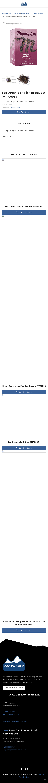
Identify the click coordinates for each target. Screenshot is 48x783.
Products (5, 13)
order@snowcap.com (11, 714)
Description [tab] (24, 123)
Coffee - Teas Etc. (37, 13)
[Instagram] (26, 768)
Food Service (15, 13)
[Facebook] (21, 768)
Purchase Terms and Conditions (15, 722)
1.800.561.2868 (9, 711)
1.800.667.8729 (9, 747)
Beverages (25, 13)
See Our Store (23, 112)
